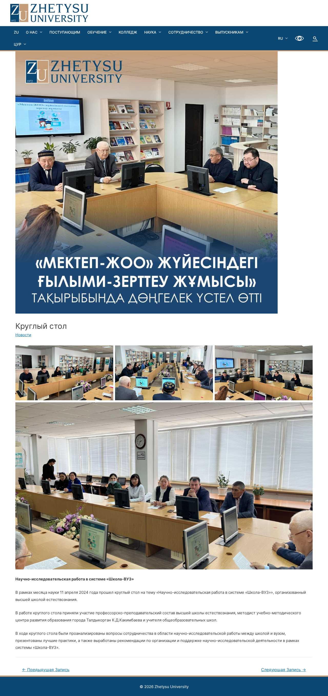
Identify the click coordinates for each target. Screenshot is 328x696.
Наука (150, 32)
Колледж (128, 32)
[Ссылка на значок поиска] (315, 38)
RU (280, 38)
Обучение (97, 32)
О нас (31, 32)
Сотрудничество (185, 32)
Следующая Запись (283, 669)
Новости (23, 334)
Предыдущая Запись (45, 669)
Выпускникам (229, 32)
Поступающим (64, 32)
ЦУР (17, 44)
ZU (16, 32)
